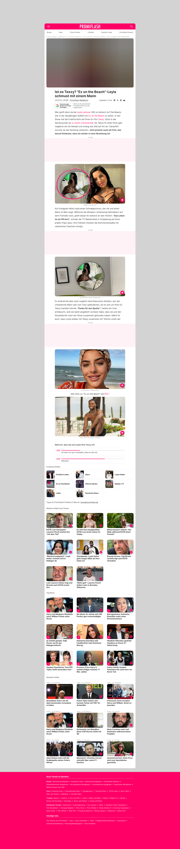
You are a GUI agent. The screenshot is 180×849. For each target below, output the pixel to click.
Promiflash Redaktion (79, 100)
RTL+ (107, 394)
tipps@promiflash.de (89, 502)
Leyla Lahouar (83, 112)
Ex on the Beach (96, 116)
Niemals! (65, 461)
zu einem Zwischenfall (82, 123)
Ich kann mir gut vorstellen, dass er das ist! (79, 452)
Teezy (101, 119)
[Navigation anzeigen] (48, 26)
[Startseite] (90, 26)
